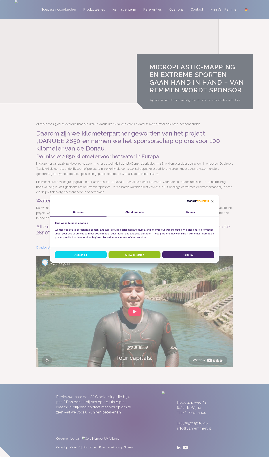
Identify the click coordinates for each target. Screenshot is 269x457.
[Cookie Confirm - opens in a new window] (198, 201)
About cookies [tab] (134, 211)
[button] (212, 201)
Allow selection (134, 254)
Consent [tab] (78, 211)
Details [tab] (190, 211)
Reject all (188, 254)
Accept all (80, 254)
